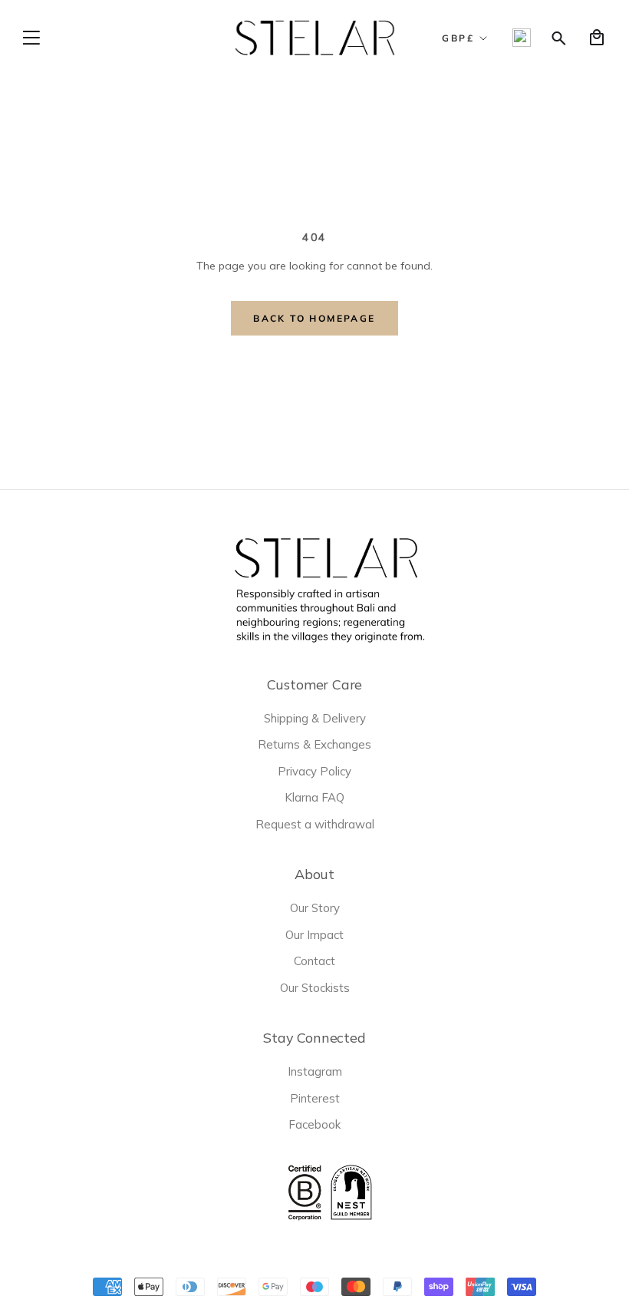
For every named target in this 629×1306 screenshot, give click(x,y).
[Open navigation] (31, 38)
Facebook (314, 1124)
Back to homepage (314, 318)
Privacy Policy (314, 771)
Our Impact (314, 934)
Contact (314, 961)
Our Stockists (315, 987)
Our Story (315, 908)
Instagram (315, 1071)
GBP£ (458, 38)
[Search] (559, 37)
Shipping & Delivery (315, 718)
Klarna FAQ (314, 797)
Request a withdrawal (314, 824)
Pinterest (315, 1098)
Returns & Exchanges (314, 744)
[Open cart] (597, 37)
